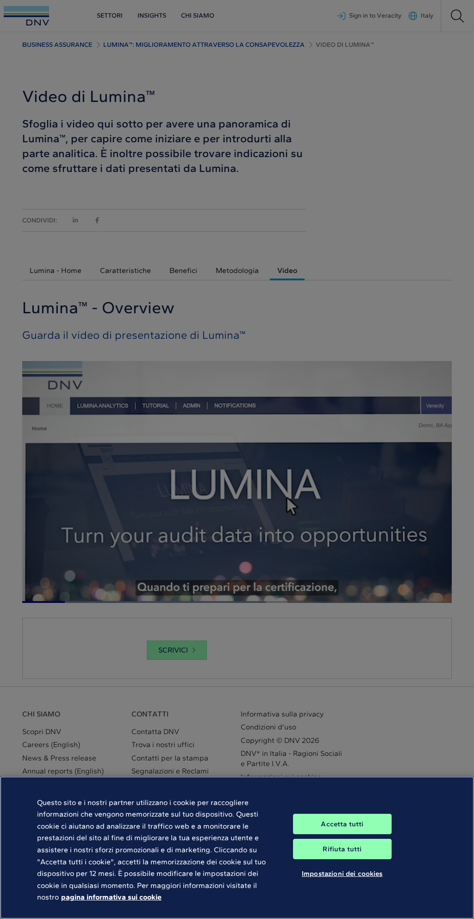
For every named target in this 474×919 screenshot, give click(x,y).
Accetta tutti (342, 824)
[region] (237, 847)
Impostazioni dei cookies (342, 873)
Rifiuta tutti (342, 849)
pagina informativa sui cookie (111, 897)
